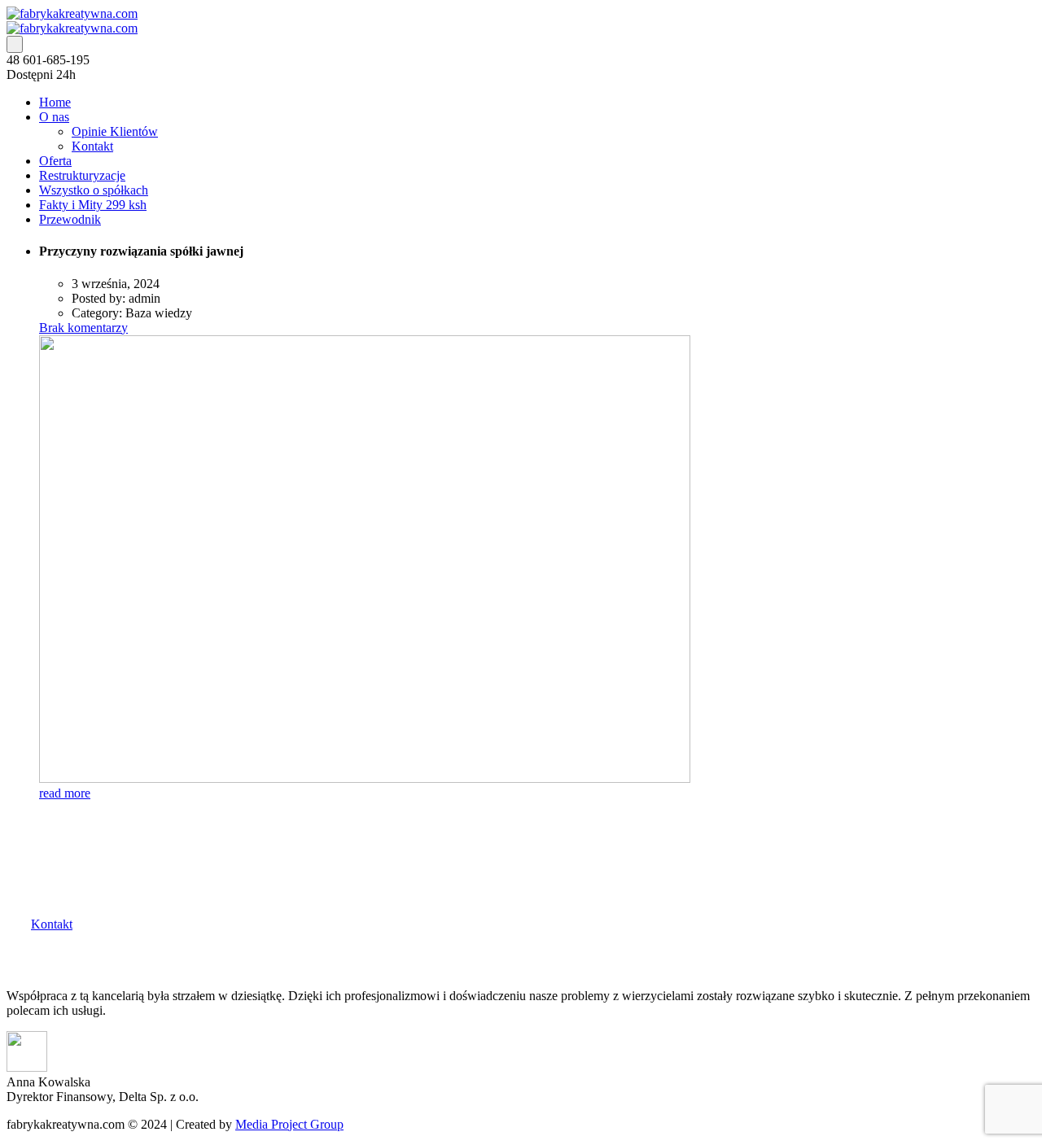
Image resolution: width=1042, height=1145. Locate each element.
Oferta (55, 161)
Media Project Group (289, 1124)
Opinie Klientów (115, 131)
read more (64, 793)
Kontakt (92, 146)
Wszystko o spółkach (93, 190)
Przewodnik (70, 219)
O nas (54, 117)
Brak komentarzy (83, 327)
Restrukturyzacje (82, 175)
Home (55, 102)
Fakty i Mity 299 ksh (93, 205)
